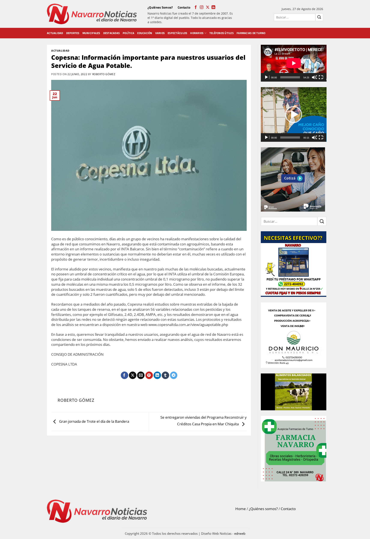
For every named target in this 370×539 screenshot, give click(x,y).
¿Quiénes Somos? (160, 7)
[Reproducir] (266, 77)
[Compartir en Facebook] (124, 375)
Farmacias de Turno (251, 33)
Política (128, 33)
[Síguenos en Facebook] (195, 7)
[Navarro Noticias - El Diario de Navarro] (92, 14)
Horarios (196, 33)
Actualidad (55, 33)
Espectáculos (177, 33)
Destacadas (111, 33)
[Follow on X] (207, 7)
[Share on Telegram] (174, 375)
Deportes (72, 33)
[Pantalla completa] (321, 77)
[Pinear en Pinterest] (149, 375)
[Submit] (319, 17)
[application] (294, 63)
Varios (160, 33)
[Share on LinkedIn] (157, 375)
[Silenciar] (314, 77)
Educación (144, 33)
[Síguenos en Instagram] (201, 7)
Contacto (184, 7)
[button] (293, 114)
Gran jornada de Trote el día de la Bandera (93, 421)
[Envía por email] (141, 375)
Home (240, 508)
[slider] (290, 137)
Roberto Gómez (103, 74)
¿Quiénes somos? (263, 508)
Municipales (91, 33)
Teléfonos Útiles (221, 33)
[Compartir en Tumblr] (165, 375)
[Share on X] (132, 375)
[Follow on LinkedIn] (213, 7)
